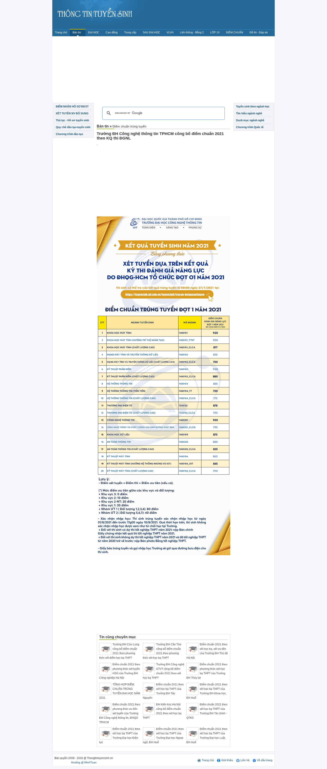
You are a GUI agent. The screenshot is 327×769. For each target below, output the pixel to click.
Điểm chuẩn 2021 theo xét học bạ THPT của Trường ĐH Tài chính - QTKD (206, 711)
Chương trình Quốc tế (250, 127)
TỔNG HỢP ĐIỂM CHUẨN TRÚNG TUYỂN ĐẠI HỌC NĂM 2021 (119, 691)
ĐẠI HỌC (93, 32)
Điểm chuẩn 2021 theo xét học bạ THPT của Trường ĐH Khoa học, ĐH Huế (206, 691)
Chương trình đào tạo (69, 134)
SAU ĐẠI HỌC (151, 32)
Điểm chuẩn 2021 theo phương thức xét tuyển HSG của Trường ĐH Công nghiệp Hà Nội (119, 671)
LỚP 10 (215, 32)
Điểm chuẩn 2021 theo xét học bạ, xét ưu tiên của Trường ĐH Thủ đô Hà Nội (207, 651)
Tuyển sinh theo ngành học (253, 106)
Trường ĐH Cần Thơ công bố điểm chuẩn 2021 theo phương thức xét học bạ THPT (162, 651)
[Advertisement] (163, 69)
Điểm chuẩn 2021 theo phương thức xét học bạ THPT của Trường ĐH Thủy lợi (206, 671)
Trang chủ (61, 32)
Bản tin (77, 32)
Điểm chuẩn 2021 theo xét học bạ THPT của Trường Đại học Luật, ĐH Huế (206, 735)
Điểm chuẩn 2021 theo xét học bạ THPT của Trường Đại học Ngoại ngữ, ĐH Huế (163, 735)
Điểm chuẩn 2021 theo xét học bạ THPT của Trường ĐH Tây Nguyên (163, 691)
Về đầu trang (264, 760)
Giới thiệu (227, 760)
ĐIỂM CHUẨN (234, 32)
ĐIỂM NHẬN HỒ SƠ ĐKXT (72, 106)
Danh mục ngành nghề (250, 120)
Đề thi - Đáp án (259, 32)
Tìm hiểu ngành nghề (249, 113)
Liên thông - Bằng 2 (192, 32)
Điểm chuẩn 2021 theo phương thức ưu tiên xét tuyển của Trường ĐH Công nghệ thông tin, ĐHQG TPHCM (119, 713)
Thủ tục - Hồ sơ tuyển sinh (72, 120)
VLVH (170, 32)
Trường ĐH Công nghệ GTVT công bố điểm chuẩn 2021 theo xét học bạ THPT (163, 671)
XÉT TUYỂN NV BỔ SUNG (72, 113)
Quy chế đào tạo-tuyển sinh (73, 127)
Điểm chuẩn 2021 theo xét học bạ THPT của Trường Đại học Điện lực (119, 735)
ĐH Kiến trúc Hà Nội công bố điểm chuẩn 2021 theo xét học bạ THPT (162, 711)
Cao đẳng (112, 32)
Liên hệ (245, 760)
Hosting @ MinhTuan (84, 762)
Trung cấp (130, 32)
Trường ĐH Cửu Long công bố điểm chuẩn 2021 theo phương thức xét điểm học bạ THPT (119, 651)
